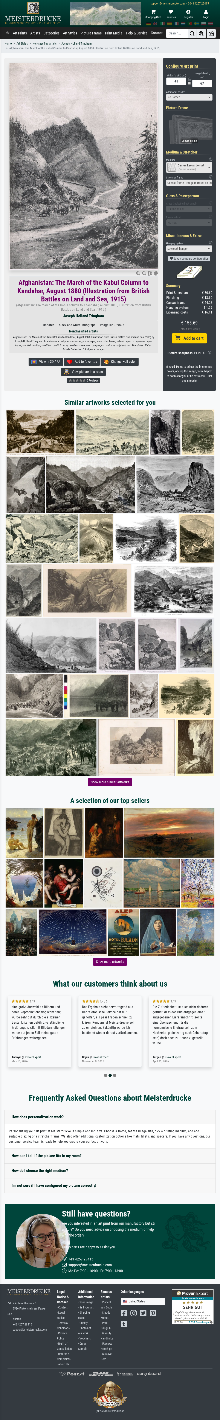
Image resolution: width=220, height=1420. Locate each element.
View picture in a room (86, 372)
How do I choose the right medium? (40, 1170)
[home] (7, 33)
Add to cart (191, 338)
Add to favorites (84, 362)
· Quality (83, 1323)
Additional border (175, 92)
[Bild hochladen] (211, 33)
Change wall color (122, 362)
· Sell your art (85, 1307)
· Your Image (85, 1302)
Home (8, 43)
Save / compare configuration (191, 258)
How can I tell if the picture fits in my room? (47, 1155)
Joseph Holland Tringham (76, 43)
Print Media (113, 33)
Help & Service (136, 33)
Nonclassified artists (44, 43)
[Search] (192, 33)
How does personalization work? (38, 1116)
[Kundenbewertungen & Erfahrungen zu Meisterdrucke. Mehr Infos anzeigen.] (193, 1307)
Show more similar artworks (110, 782)
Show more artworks (110, 962)
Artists (35, 33)
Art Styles (70, 33)
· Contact (62, 1307)
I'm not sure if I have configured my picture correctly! (54, 1185)
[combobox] (189, 97)
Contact (157, 33)
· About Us (63, 1364)
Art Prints (20, 33)
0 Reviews (92, 380)
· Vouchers (84, 1338)
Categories (51, 33)
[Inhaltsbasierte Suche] (201, 33)
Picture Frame (91, 33)
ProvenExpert (32, 1057)
